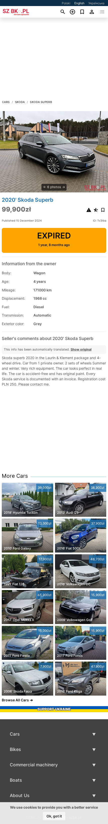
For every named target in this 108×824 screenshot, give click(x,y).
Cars (6, 102)
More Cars (15, 476)
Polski (66, 3)
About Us (19, 795)
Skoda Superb (41, 102)
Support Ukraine (54, 709)
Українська (96, 3)
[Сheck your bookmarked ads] (82, 12)
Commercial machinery (34, 764)
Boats (16, 780)
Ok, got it (54, 816)
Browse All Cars (15, 700)
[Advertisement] (54, 60)
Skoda (20, 102)
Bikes (15, 749)
